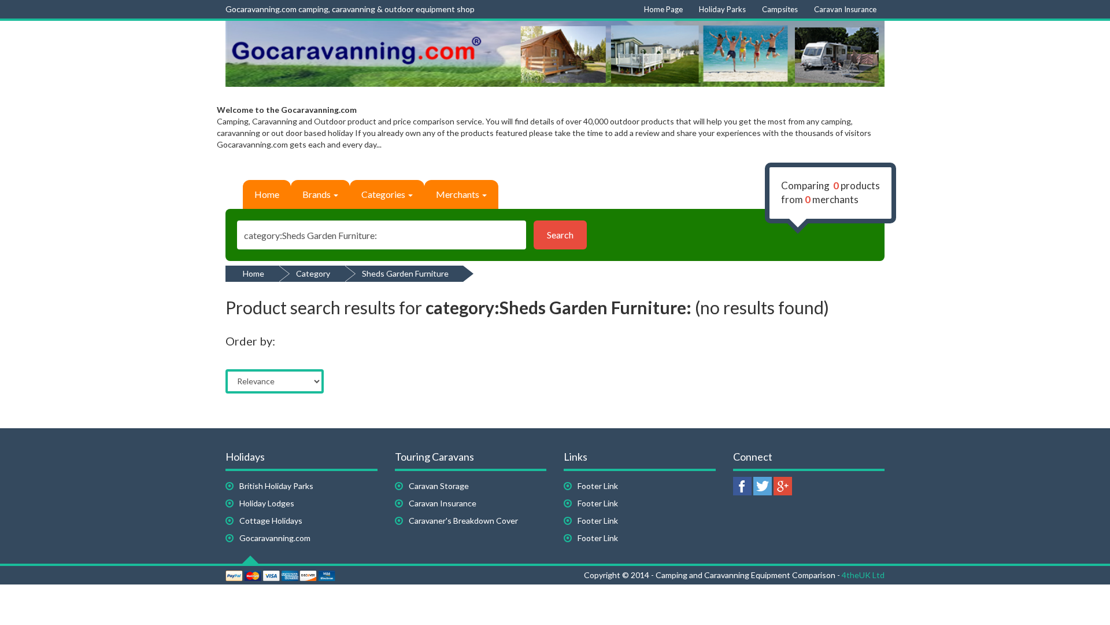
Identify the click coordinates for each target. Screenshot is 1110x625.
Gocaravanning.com (274, 538)
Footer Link (598, 486)
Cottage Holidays (270, 520)
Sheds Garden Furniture (405, 273)
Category (313, 273)
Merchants (458, 194)
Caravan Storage (439, 486)
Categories (384, 194)
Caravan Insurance (442, 503)
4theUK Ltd (863, 575)
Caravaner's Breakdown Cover (463, 520)
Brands (317, 194)
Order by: (250, 340)
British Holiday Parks (276, 486)
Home (266, 194)
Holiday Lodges (266, 503)
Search (560, 234)
